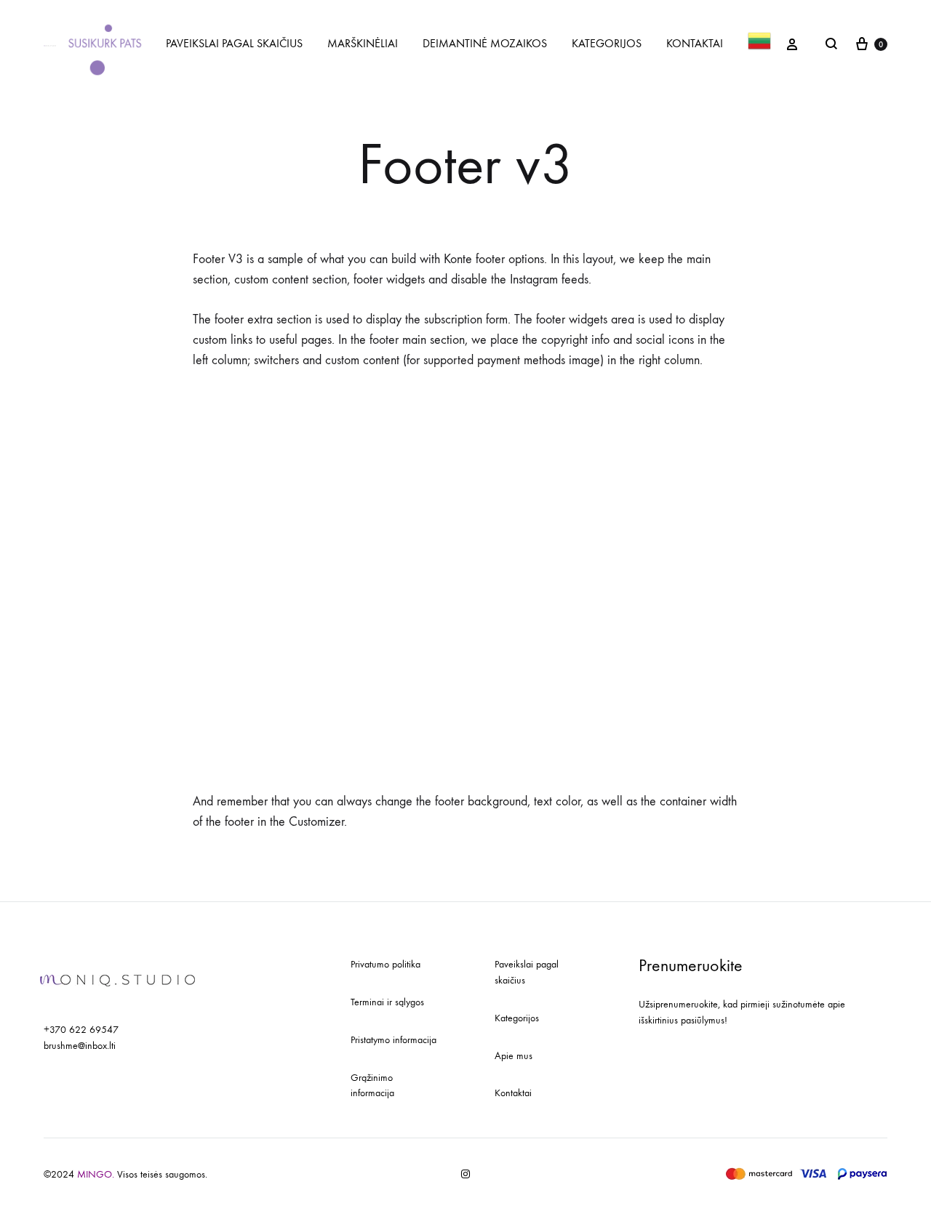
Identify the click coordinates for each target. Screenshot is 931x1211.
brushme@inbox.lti (80, 1045)
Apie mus (513, 1056)
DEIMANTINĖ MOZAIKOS (485, 43)
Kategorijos (517, 1018)
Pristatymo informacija (393, 1040)
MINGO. (97, 1174)
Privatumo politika (385, 964)
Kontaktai (513, 1093)
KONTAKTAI (694, 43)
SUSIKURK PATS (105, 43)
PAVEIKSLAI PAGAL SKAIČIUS (234, 43)
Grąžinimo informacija (372, 1085)
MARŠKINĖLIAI (362, 43)
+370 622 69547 (81, 1029)
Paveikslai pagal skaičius (527, 972)
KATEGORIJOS (607, 43)
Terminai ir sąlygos (387, 1002)
